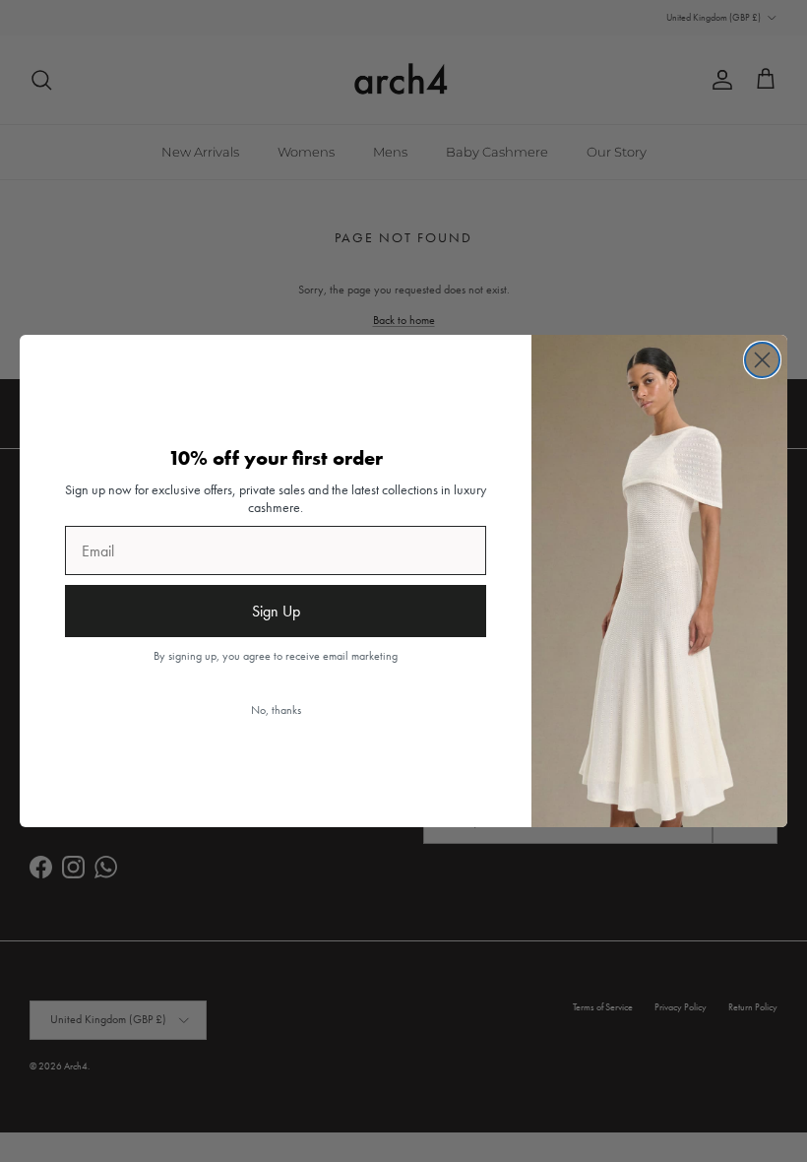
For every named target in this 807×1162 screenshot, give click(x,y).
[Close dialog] (762, 360)
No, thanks (276, 710)
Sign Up (276, 611)
